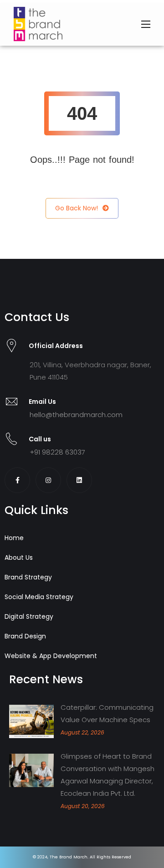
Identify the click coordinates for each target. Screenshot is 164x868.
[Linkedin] (79, 480)
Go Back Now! (76, 208)
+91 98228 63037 (57, 452)
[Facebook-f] (17, 480)
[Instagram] (48, 480)
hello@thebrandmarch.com (76, 414)
